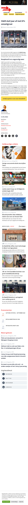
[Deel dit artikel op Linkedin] (13, 136)
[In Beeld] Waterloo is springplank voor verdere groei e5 (12, 298)
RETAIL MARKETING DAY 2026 (13, 319)
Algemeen (6, 161)
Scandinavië (4, 130)
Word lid (11, 14)
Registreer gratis (20, 14)
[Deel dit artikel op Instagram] (6, 136)
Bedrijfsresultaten (6, 125)
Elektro (5, 212)
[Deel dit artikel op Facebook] (2, 136)
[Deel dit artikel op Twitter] (9, 136)
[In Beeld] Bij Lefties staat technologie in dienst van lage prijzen (14, 247)
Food (5, 186)
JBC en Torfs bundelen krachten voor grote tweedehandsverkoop (13, 272)
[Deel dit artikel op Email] (16, 136)
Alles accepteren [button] (6, 501)
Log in (5, 14)
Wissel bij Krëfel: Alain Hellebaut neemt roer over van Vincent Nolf (12, 215)
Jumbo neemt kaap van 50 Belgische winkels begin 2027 (13, 190)
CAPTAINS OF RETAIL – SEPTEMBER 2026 (15, 313)
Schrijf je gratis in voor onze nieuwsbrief (14, 98)
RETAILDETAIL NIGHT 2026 (12, 325)
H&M (2, 121)
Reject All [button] (21, 501)
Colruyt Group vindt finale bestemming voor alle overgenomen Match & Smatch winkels (13, 356)
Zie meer (22, 226)
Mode (4, 27)
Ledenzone (6, 12)
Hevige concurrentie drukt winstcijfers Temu (14, 164)
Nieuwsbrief (18, 12)
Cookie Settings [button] (14, 501)
